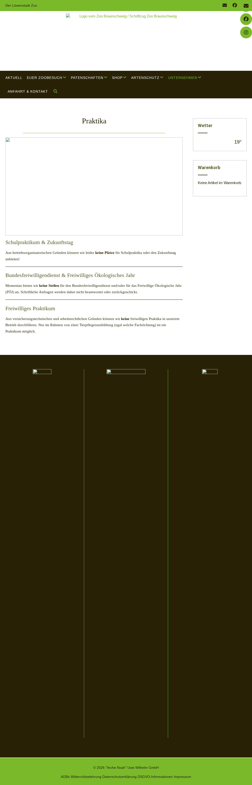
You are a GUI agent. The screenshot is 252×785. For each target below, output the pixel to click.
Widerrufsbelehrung (86, 777)
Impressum (182, 777)
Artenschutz (145, 78)
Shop (117, 78)
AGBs (65, 777)
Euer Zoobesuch (44, 78)
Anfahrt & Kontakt (28, 91)
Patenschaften (87, 78)
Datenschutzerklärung (119, 777)
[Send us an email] (224, 5)
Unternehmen (182, 78)
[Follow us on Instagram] (246, 32)
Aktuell (13, 78)
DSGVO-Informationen (155, 777)
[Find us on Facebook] (235, 5)
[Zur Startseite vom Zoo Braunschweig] (126, 41)
